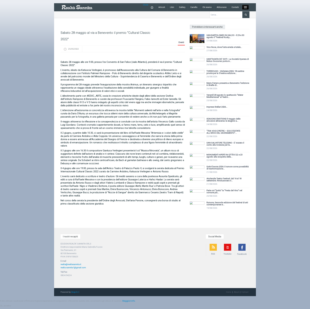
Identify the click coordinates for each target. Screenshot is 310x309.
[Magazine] (77, 7)
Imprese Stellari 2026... (217, 107)
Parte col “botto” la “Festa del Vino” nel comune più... (224, 191)
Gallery (182, 7)
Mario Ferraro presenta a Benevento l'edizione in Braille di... (228, 84)
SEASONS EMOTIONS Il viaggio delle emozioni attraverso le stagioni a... (223, 120)
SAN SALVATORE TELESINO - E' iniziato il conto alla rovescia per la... (225, 144)
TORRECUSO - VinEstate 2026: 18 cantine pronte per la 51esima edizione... (225, 72)
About (236, 292)
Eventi (181, 42)
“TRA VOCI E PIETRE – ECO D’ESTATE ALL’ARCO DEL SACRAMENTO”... (223, 132)
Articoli (161, 7)
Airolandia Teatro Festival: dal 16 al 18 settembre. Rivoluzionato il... (224, 179)
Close (145, 5)
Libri (172, 7)
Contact (244, 292)
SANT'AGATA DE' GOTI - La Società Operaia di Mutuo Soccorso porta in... (228, 60)
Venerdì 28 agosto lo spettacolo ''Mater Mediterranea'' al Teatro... (225, 96)
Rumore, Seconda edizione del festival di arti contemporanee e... (227, 203)
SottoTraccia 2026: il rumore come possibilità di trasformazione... (228, 167)
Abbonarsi (222, 7)
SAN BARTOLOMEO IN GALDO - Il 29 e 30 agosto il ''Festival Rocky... (225, 36)
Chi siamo (207, 7)
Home (228, 292)
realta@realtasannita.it (71, 264)
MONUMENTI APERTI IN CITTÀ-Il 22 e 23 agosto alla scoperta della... (225, 155)
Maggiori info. (128, 301)
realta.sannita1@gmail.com (73, 267)
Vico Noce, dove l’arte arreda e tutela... (224, 47)
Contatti (235, 7)
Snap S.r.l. (75, 292)
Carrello (193, 7)
